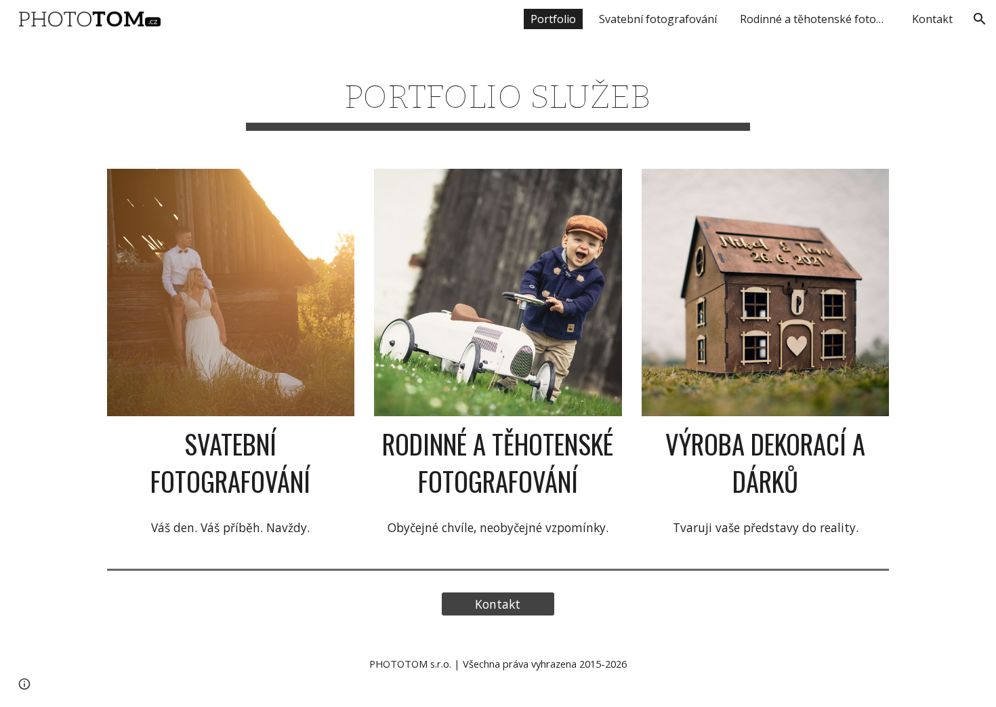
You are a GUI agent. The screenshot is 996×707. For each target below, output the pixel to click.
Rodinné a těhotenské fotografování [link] (818, 19)
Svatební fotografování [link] (658, 19)
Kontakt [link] (932, 19)
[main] (498, 96)
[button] (979, 19)
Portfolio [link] (553, 19)
